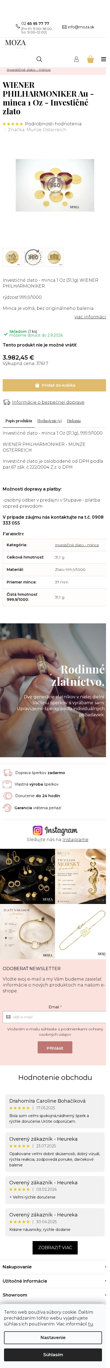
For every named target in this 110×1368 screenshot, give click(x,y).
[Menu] (104, 59)
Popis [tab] (10, 420)
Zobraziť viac (55, 1247)
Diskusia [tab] (74, 420)
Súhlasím (53, 1354)
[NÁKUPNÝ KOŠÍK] (90, 59)
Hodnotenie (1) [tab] (49, 420)
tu (90, 1323)
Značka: (37, 129)
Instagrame (75, 839)
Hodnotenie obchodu (55, 1077)
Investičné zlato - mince (77, 544)
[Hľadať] (39, 59)
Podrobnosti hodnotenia (53, 123)
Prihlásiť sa (55, 1047)
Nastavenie (53, 1337)
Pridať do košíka (55, 385)
